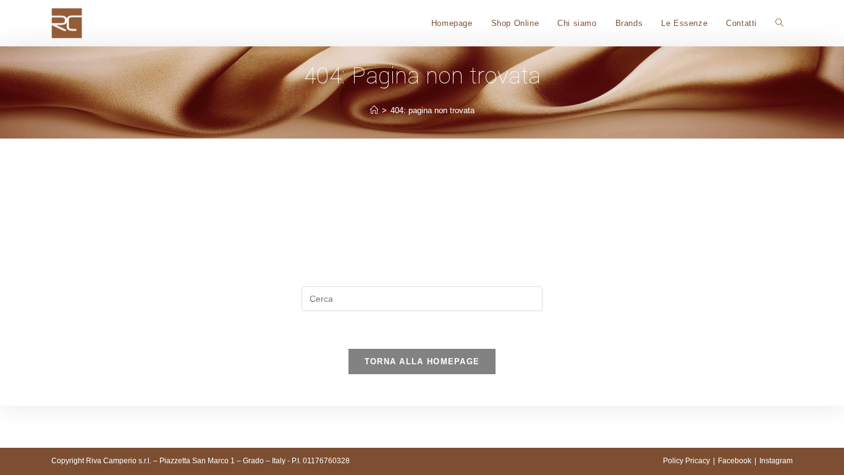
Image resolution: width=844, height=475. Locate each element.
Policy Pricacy (686, 460)
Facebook (734, 460)
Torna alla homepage (422, 361)
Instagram (776, 460)
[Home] (374, 110)
